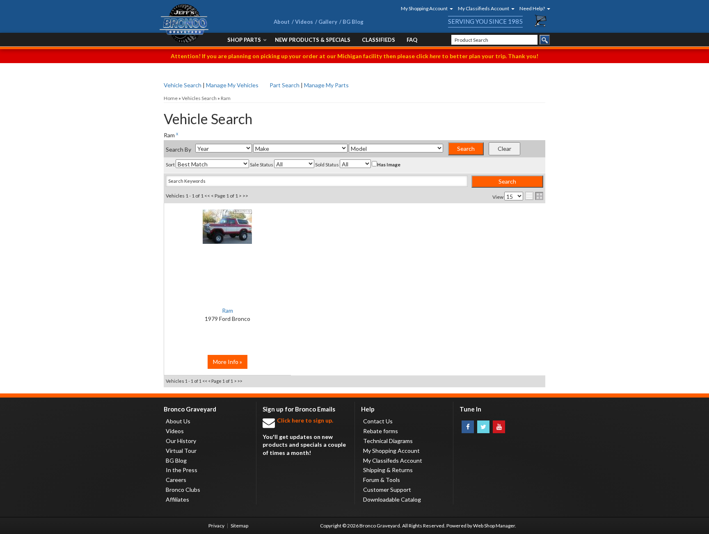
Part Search (285, 85)
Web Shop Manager (494, 526)
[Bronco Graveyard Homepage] (207, 23)
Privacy (216, 526)
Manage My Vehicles (232, 85)
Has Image (388, 164)
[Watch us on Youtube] (499, 426)
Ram (226, 98)
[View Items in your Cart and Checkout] (540, 21)
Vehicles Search (199, 98)
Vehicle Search (182, 85)
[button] (424, 8)
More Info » (227, 361)
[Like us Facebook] (468, 426)
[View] (227, 230)
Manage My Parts (326, 85)
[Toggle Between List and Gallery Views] (534, 196)
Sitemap (239, 526)
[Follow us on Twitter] (483, 426)
